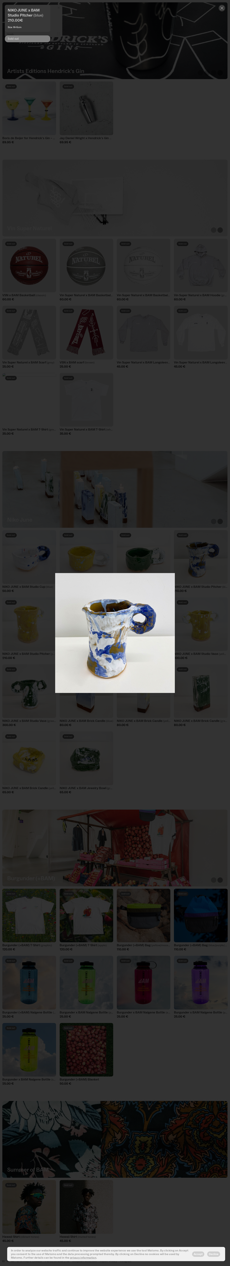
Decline (213, 1254)
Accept (198, 1254)
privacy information (83, 1258)
